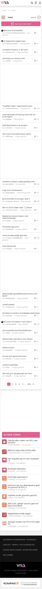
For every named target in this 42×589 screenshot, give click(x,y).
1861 (38, 184)
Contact (7, 545)
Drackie (9, 316)
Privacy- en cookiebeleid (23, 545)
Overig (12, 479)
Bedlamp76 (10, 298)
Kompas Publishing (30, 584)
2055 (38, 238)
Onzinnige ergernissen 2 (18, 477)
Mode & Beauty (15, 516)
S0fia (8, 333)
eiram (8, 221)
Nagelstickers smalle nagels (19, 514)
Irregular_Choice (12, 201)
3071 (38, 324)
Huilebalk (10, 229)
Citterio (9, 128)
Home (4, 10)
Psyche (12, 463)
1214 (29, 384)
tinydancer (10, 307)
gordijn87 (10, 184)
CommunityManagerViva (15, 33)
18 (37, 221)
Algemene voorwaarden (14, 539)
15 (37, 128)
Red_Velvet (10, 193)
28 (37, 367)
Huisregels (31, 539)
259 (37, 119)
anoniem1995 (11, 341)
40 (37, 376)
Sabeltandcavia (12, 108)
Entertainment (14, 453)
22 (37, 350)
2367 (38, 201)
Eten (11, 498)
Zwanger (12, 526)
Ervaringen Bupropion (17, 469)
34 (37, 61)
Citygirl (9, 249)
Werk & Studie (14, 445)
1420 (38, 108)
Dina (8, 367)
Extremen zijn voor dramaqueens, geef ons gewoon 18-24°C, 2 (24, 486)
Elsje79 (9, 376)
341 (37, 193)
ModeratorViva (12, 44)
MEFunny (9, 136)
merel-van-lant (12, 210)
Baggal (9, 119)
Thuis (13, 10)
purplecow (10, 52)
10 (37, 359)
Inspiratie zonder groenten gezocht (22, 495)
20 (37, 341)
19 (37, 136)
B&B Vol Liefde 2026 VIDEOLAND (22, 451)
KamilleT (9, 350)
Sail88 (8, 61)
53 (37, 298)
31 (37, 52)
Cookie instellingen (12, 550)
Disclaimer (8, 555)
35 (37, 333)
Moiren (9, 359)
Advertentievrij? (30, 550)
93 (37, 44)
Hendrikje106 (11, 324)
